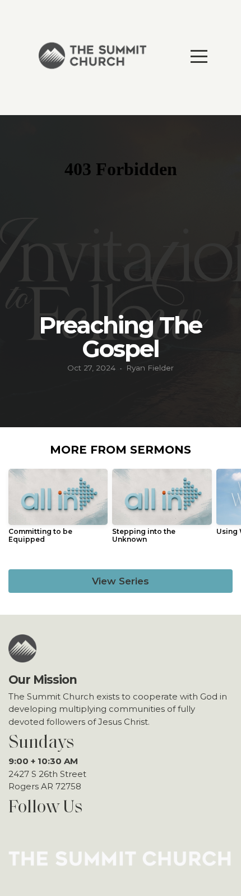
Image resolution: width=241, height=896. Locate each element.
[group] (58, 510)
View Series (120, 581)
